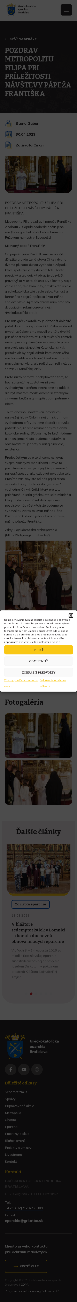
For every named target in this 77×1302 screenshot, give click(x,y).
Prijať (39, 650)
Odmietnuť (38, 661)
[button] (71, 616)
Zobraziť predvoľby (38, 672)
